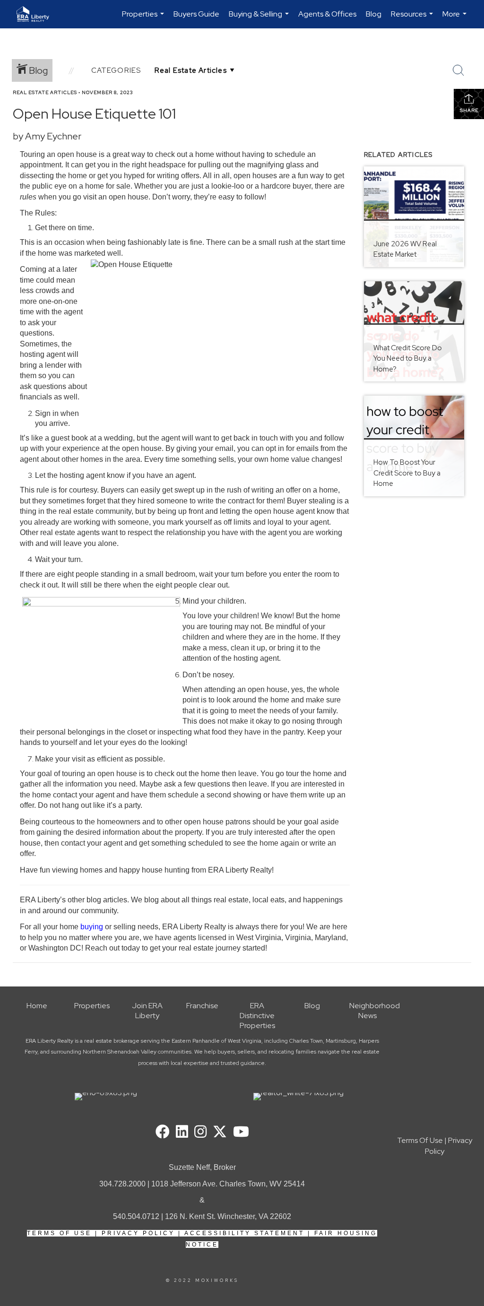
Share (469, 110)
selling (124, 927)
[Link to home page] (37, 14)
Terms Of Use (59, 1233)
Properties (144, 18)
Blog (373, 14)
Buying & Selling (260, 18)
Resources (413, 18)
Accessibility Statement (244, 1233)
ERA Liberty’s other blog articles (73, 900)
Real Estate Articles (45, 92)
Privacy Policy (138, 1233)
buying (92, 927)
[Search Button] (458, 70)
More (455, 18)
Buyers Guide (196, 14)
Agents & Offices (327, 14)
